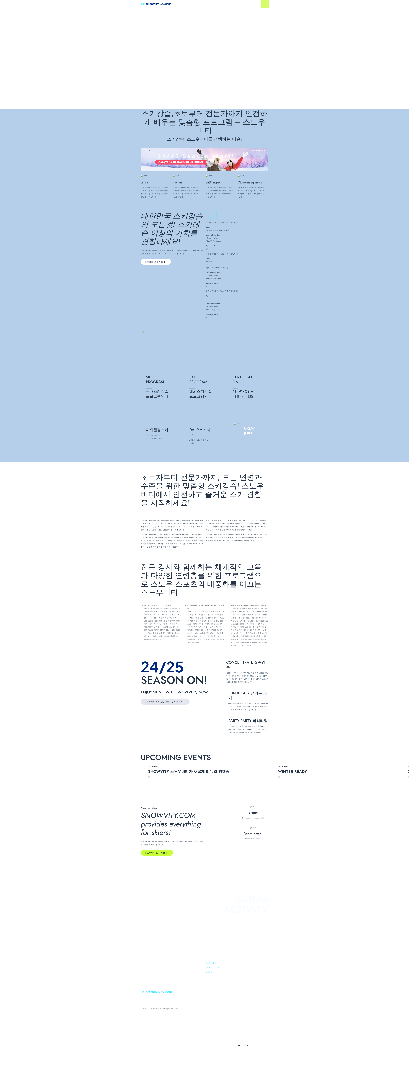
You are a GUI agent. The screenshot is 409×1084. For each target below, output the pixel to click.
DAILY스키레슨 (199, 432)
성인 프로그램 (211, 219)
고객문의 (209, 972)
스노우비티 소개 (211, 963)
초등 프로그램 (211, 216)
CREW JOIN (249, 431)
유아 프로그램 (211, 213)
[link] (204, 159)
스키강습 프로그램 (212, 967)
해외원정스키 (157, 429)
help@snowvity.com (156, 992)
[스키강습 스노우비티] (204, 159)
